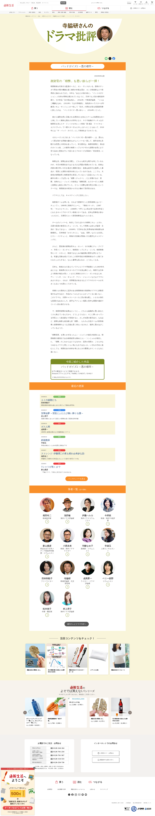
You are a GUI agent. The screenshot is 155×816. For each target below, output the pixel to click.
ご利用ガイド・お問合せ (139, 8)
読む (71, 8)
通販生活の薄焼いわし (75, 718)
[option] (34, 713)
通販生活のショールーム (78, 789)
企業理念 (49, 789)
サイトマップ (104, 789)
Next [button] (130, 712)
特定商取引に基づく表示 (118, 802)
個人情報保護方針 (137, 802)
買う (36, 8)
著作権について (147, 802)
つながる (105, 8)
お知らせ (92, 789)
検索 (64, 2)
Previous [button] (25, 712)
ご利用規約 (128, 802)
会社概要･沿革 (61, 789)
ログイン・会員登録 (129, 3)
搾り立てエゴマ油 (53, 702)
